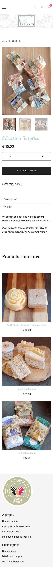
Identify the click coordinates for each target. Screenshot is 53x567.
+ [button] (42, 156)
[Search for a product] (35, 7)
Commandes (9, 551)
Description (10, 199)
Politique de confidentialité (16, 536)
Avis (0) (8, 206)
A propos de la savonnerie (16, 526)
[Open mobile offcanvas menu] (4, 7)
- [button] (10, 156)
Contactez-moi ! (11, 521)
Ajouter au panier (26, 170)
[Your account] (42, 7)
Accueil (6, 41)
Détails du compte (12, 556)
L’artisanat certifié (11, 531)
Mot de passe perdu (13, 561)
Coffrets (16, 41)
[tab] (26, 199)
